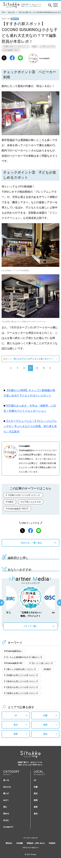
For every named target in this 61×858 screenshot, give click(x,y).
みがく (6, 800)
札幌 (45, 715)
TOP (3, 12)
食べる (6, 780)
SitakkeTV (8, 827)
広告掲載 (19, 843)
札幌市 (34, 47)
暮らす (6, 793)
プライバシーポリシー (30, 848)
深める (6, 813)
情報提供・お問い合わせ (36, 843)
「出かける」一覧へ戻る (30, 543)
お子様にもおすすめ (47, 47)
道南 (45, 724)
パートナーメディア (30, 838)
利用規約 (52, 843)
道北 (16, 724)
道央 (45, 734)
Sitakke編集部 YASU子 (11, 50)
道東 (16, 734)
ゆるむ (6, 820)
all (16, 715)
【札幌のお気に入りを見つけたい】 (16, 47)
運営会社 (9, 843)
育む (5, 807)
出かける (11, 12)
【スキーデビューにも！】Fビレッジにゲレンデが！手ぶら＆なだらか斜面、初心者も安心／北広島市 (30, 426)
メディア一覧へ (30, 626)
